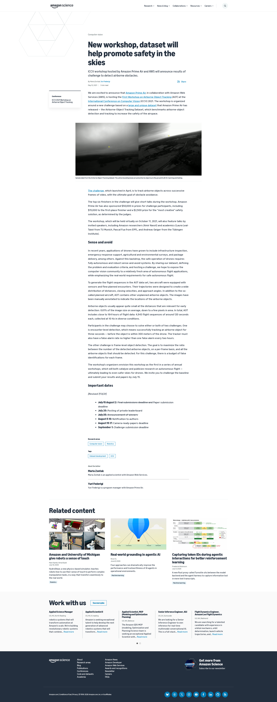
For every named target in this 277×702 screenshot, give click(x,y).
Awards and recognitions (116, 668)
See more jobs (98, 603)
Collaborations (179, 5)
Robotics (110, 444)
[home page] (62, 5)
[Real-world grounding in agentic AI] (138, 534)
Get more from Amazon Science (211, 662)
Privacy (75, 694)
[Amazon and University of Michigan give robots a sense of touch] (77, 534)
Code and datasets (85, 674)
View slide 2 (140, 643)
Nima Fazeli (62, 562)
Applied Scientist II (94, 611)
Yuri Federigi (95, 483)
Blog (79, 665)
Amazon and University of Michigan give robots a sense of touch (74, 556)
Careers (208, 5)
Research (148, 5)
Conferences (82, 671)
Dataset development (98, 456)
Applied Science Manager (61, 611)
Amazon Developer (113, 662)
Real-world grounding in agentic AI (135, 554)
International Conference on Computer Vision (114, 101)
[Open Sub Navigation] (153, 6)
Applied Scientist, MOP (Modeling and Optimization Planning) (134, 614)
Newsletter (110, 671)
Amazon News (111, 659)
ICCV (112, 456)
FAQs (107, 677)
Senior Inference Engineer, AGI (172, 611)
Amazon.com (53, 694)
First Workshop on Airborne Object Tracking (147, 96)
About (80, 659)
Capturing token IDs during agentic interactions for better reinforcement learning (199, 558)
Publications (82, 668)
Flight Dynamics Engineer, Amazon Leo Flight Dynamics (208, 613)
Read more (69, 631)
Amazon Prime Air (136, 92)
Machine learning (118, 575)
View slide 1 (137, 643)
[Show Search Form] (225, 6)
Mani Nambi (53, 562)
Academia (81, 677)
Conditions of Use (65, 694)
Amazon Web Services (115, 665)
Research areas (84, 662)
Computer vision (95, 34)
